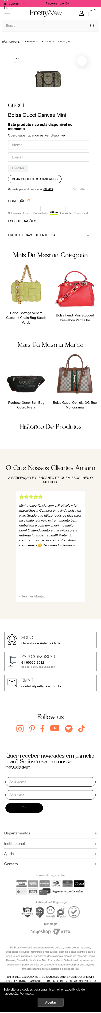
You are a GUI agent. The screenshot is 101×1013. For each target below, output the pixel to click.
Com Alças (63, 41)
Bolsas (46, 41)
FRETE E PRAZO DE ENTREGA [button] (31, 235)
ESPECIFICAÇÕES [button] (22, 221)
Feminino (31, 41)
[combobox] (50, 25)
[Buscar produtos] (92, 25)
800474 (48, 189)
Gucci (16, 106)
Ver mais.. (27, 993)
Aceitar (50, 1002)
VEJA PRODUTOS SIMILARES (35, 179)
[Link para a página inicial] (11, 41)
